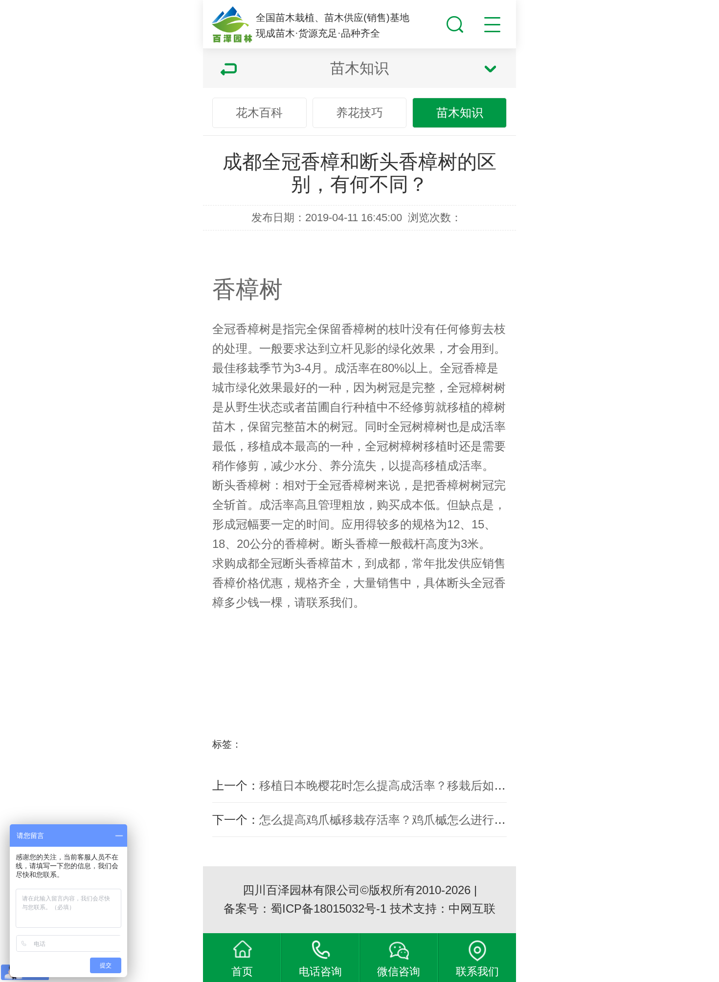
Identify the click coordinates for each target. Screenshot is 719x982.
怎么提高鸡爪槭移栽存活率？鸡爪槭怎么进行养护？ (394, 819)
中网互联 (472, 908)
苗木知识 (459, 112)
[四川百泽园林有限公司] (232, 24)
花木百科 (259, 112)
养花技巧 (359, 112)
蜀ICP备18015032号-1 (328, 908)
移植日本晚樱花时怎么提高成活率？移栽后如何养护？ (400, 785)
